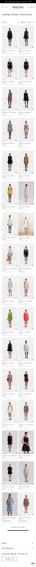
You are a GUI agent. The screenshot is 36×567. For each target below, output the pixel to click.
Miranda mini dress (25, 301)
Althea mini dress (24, 363)
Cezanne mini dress (9, 112)
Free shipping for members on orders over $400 (18, 1)
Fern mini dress (24, 50)
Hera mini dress (8, 424)
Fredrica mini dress (25, 424)
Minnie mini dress (8, 486)
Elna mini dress (24, 206)
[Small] (25, 22)
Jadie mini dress (24, 112)
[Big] (19, 22)
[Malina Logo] (18, 7)
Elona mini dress (8, 175)
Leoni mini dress (24, 143)
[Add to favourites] (16, 47)
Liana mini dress (24, 237)
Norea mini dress (8, 50)
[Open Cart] (34, 7)
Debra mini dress (8, 206)
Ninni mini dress (7, 81)
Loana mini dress (24, 394)
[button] (6, 7)
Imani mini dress (24, 486)
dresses (15, 14)
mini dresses (26, 14)
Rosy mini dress (24, 455)
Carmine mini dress (9, 455)
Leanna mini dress (25, 81)
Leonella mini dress (9, 268)
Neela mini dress (8, 394)
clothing (6, 14)
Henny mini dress (24, 268)
